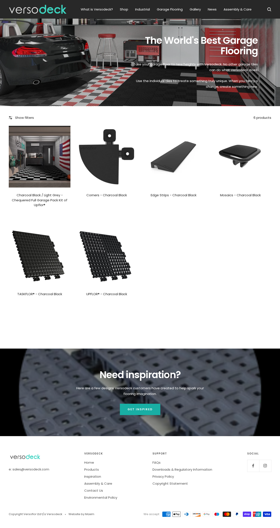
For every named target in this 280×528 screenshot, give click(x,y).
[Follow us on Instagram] (265, 466)
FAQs (156, 462)
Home (89, 462)
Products (91, 469)
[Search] (269, 9)
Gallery (195, 9)
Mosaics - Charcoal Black (240, 195)
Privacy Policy (163, 476)
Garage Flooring (170, 9)
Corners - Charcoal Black (106, 195)
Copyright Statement (170, 483)
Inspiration (92, 476)
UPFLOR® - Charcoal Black (106, 294)
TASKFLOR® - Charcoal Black (39, 294)
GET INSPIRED (140, 409)
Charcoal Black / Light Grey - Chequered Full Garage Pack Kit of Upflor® (39, 200)
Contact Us (93, 490)
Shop (124, 9)
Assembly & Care (238, 9)
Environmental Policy (100, 497)
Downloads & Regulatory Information (182, 469)
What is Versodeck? (97, 9)
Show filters (24, 117)
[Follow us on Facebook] (253, 466)
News (212, 9)
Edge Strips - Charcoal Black (173, 195)
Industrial (142, 9)
